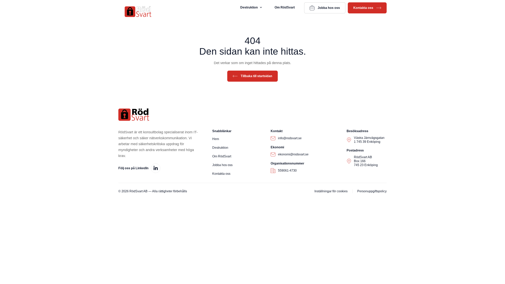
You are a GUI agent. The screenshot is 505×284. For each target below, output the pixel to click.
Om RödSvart (285, 7)
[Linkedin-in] (155, 168)
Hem (215, 139)
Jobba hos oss (222, 165)
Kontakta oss (221, 173)
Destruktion (249, 7)
